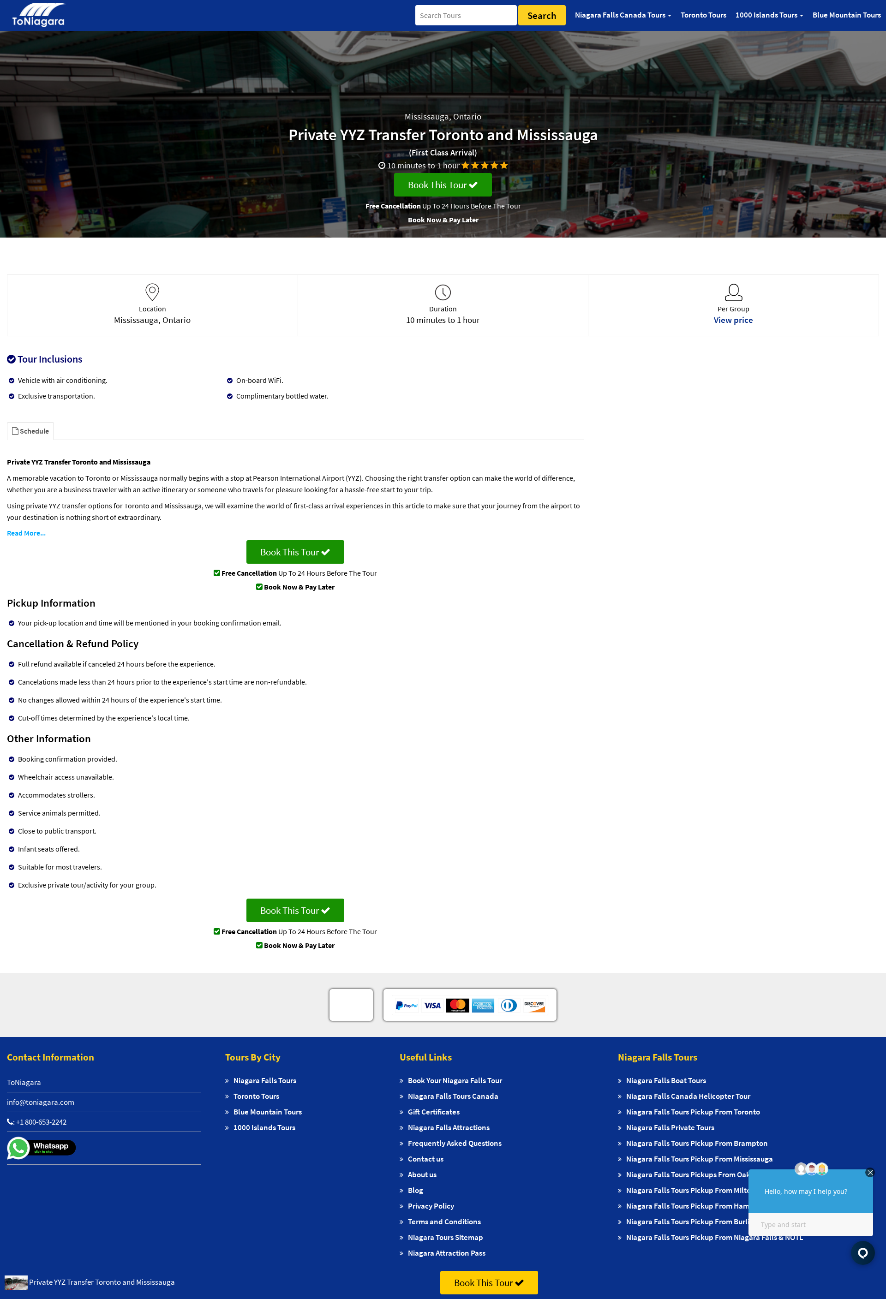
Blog (415, 1190)
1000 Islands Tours (264, 1127)
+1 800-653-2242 (41, 1122)
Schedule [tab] (33, 430)
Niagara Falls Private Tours (670, 1127)
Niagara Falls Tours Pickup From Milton (690, 1190)
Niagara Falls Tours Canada (453, 1096)
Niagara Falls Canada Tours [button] (621, 15)
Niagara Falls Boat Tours (666, 1080)
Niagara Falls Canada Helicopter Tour (688, 1096)
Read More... (26, 532)
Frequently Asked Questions (455, 1143)
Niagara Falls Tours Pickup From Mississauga (699, 1159)
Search (542, 15)
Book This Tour (438, 185)
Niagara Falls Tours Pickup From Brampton (697, 1143)
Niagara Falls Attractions (449, 1127)
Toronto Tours (703, 15)
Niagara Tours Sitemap (445, 1237)
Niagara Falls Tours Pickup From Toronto (693, 1112)
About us (422, 1174)
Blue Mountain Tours (847, 15)
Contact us (425, 1159)
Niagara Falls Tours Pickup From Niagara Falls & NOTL (714, 1237)
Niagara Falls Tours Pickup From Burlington (698, 1221)
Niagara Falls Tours (264, 1080)
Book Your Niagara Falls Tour (455, 1080)
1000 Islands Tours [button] (767, 15)
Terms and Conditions (444, 1221)
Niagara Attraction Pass (446, 1253)
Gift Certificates (434, 1112)
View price (733, 319)
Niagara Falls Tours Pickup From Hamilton (695, 1206)
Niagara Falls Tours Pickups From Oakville (695, 1174)
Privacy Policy (431, 1206)
